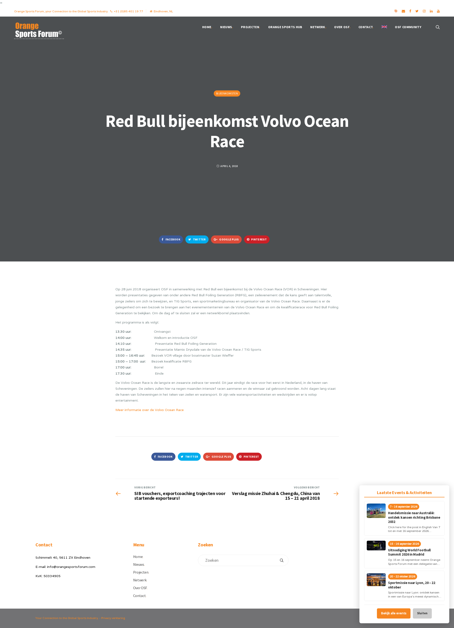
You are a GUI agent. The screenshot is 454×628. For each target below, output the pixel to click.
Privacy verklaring (113, 618)
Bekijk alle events (393, 613)
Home (207, 27)
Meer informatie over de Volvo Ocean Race (149, 410)
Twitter (198, 239)
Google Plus (229, 239)
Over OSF (342, 27)
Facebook (172, 239)
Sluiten (422, 613)
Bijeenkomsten (227, 93)
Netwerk (318, 27)
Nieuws (226, 27)
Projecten (250, 27)
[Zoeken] (282, 560)
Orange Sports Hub (285, 27)
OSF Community (408, 27)
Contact (366, 27)
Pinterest (259, 239)
